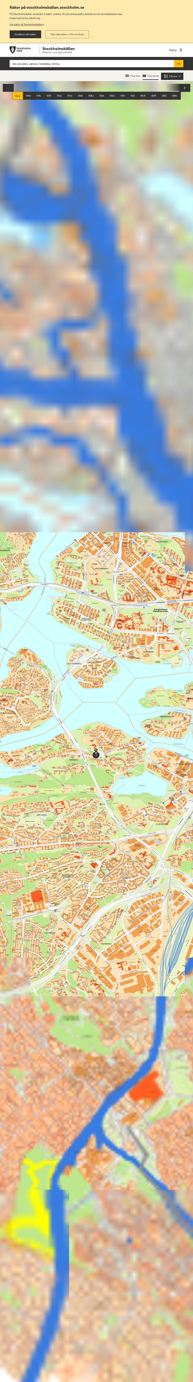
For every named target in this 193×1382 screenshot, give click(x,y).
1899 (153, 95)
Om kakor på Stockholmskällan (26, 24)
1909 (143, 95)
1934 (101, 95)
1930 (112, 95)
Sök (179, 63)
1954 (69, 95)
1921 (122, 95)
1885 (174, 95)
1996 (28, 95)
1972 (49, 95)
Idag (17, 95)
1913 (132, 95)
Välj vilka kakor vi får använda (67, 34)
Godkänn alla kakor (25, 34)
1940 (91, 95)
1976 (38, 95)
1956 (59, 95)
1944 (80, 95)
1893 (164, 95)
